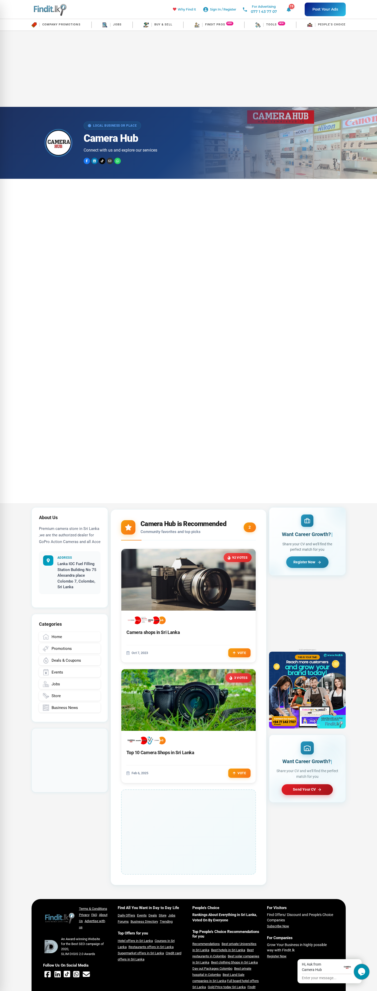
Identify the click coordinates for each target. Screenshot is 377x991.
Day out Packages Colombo (212, 968)
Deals (152, 915)
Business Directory (144, 921)
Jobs (171, 915)
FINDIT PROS (215, 24)
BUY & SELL (163, 24)
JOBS (117, 24)
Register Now (276, 956)
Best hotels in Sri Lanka (228, 950)
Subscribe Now (278, 926)
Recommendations (206, 944)
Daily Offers (126, 915)
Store (162, 915)
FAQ (94, 915)
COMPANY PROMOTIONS (61, 24)
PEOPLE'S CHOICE (332, 24)
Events (142, 915)
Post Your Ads (325, 9)
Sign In (216, 9)
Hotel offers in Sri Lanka (135, 941)
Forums (123, 921)
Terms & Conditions (93, 909)
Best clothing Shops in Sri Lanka (234, 962)
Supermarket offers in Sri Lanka (141, 953)
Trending (166, 921)
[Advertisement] (188, 69)
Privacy (84, 915)
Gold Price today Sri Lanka (227, 987)
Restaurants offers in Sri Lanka (151, 947)
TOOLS (271, 24)
